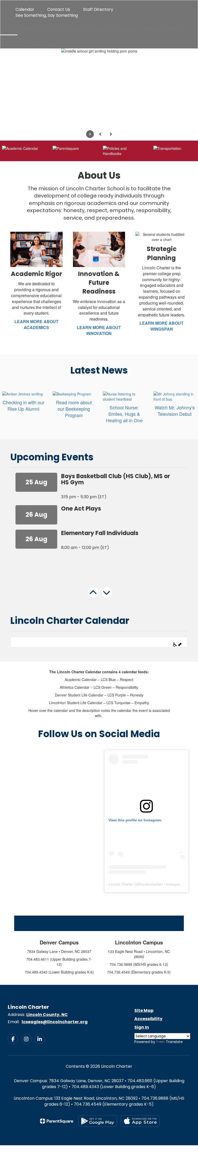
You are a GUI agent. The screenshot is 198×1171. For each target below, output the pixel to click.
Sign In (141, 1027)
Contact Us (58, 9)
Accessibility (148, 1019)
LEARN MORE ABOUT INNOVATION (99, 330)
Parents (173, 28)
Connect (152, 28)
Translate (174, 1041)
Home (9, 28)
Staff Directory (98, 9)
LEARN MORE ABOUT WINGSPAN (161, 326)
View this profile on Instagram (135, 820)
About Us (27, 28)
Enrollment (51, 28)
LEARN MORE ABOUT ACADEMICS (36, 324)
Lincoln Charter (121, 884)
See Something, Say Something (46, 15)
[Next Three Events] (109, 600)
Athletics (101, 28)
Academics (77, 28)
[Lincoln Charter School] (99, 3)
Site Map (143, 1010)
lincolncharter (150, 884)
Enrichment (32, 41)
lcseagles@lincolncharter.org (55, 1022)
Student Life (127, 28)
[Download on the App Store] (140, 1121)
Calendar (24, 9)
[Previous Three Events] (96, 601)
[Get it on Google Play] (97, 1121)
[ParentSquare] (57, 1121)
